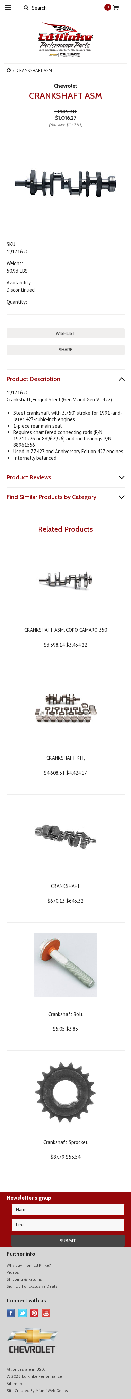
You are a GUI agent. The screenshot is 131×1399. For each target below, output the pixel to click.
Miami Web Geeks (52, 1390)
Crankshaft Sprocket (65, 1142)
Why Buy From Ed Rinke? (29, 1265)
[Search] (26, 7)
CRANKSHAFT (65, 886)
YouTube (46, 1313)
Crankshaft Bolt (65, 1014)
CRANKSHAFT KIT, (65, 758)
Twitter (22, 1313)
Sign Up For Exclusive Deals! (33, 1286)
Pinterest (34, 1313)
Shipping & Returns (24, 1279)
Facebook (11, 1313)
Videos (13, 1272)
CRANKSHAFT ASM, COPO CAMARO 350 (65, 630)
